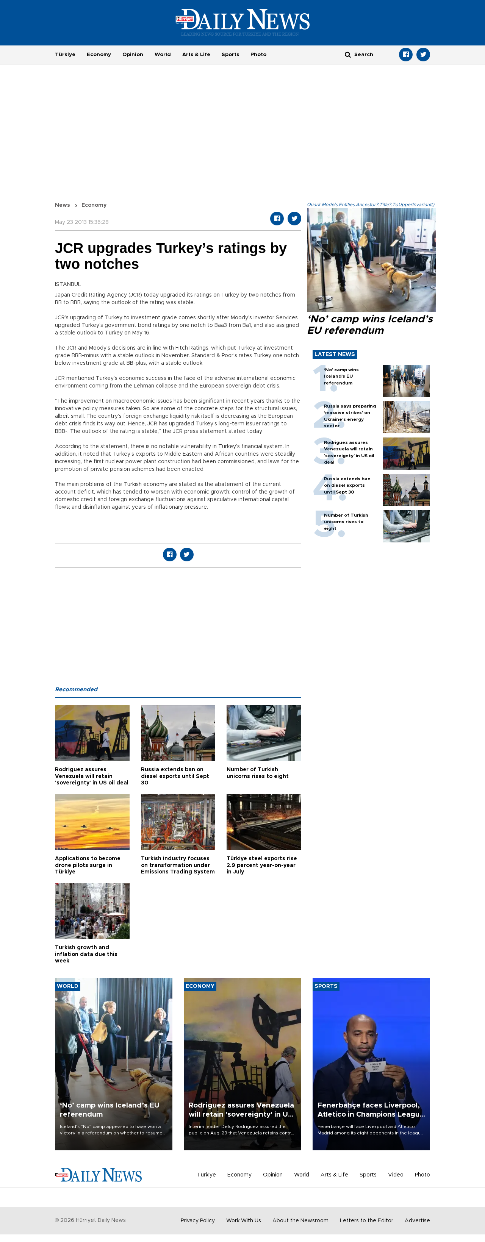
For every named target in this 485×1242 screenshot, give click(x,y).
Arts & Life (196, 54)
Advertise (417, 1220)
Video (396, 1175)
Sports (230, 54)
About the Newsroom (300, 1220)
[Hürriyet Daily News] (242, 22)
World (163, 54)
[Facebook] (406, 54)
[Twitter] (423, 54)
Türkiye (65, 54)
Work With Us (243, 1220)
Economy (99, 54)
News (62, 205)
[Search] (348, 54)
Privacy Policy (198, 1220)
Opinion (132, 54)
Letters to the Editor (366, 1220)
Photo (258, 54)
